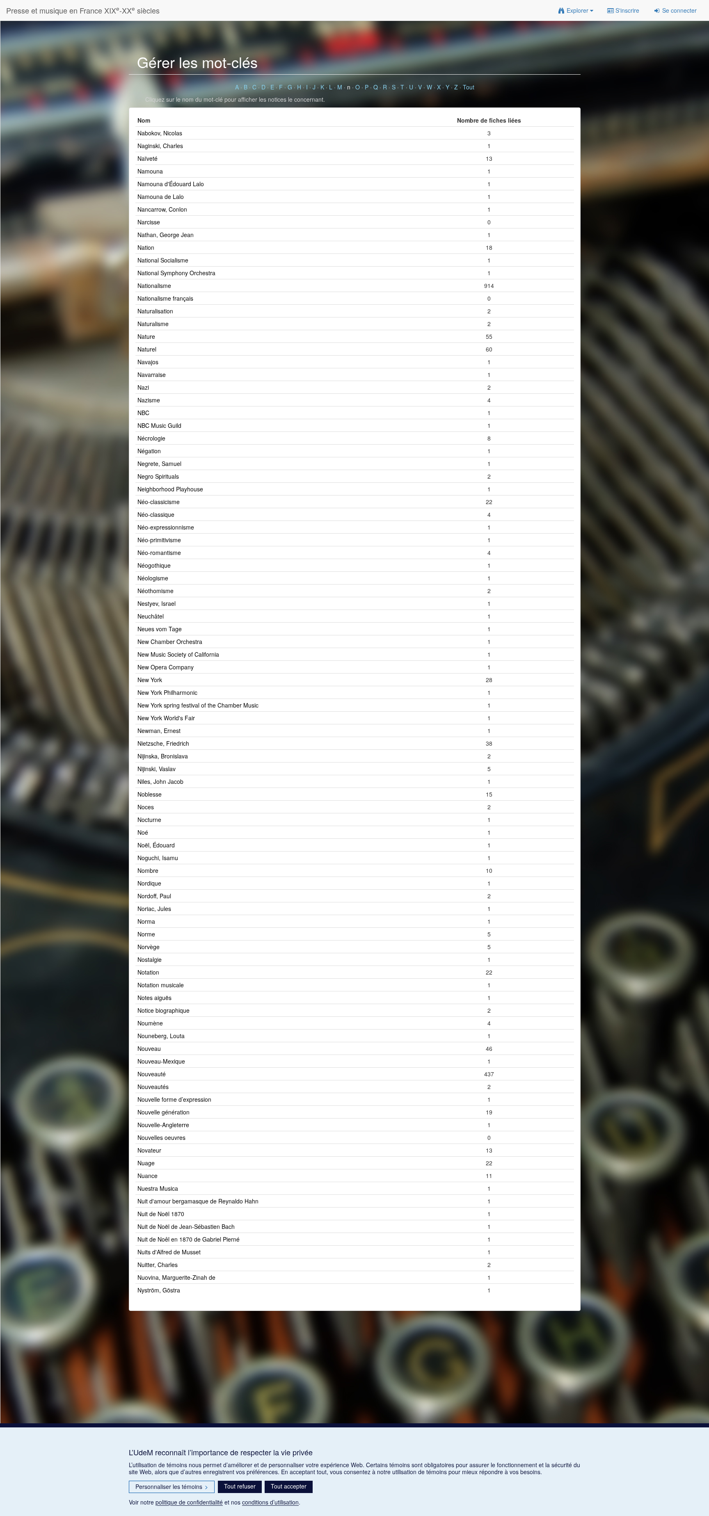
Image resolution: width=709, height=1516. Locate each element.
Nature (146, 336)
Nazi (143, 387)
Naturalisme (153, 324)
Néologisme (152, 578)
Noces (145, 807)
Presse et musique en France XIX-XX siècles (83, 10)
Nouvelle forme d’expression (174, 1099)
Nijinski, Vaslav (156, 769)
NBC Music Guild (159, 425)
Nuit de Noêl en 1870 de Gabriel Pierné (188, 1239)
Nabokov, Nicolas (159, 133)
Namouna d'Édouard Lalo (170, 184)
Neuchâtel (150, 616)
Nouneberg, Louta (161, 1036)
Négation (149, 451)
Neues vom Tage (159, 629)
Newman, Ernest (159, 730)
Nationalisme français (165, 298)
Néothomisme (155, 591)
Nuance (147, 1175)
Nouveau (149, 1048)
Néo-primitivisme (159, 540)
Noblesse (149, 794)
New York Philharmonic (167, 692)
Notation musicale (160, 985)
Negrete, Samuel (159, 463)
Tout (468, 87)
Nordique (149, 883)
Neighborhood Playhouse (170, 489)
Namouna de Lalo (160, 196)
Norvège (148, 947)
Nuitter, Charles (157, 1264)
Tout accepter (288, 1486)
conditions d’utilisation (270, 1502)
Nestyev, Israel (156, 603)
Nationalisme (154, 285)
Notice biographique (163, 1010)
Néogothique (154, 565)
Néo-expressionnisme (165, 527)
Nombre (147, 870)
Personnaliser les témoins (171, 1486)
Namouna (150, 171)
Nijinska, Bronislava (162, 756)
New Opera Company (165, 667)
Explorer (577, 10)
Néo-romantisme (159, 552)
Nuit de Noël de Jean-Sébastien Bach (186, 1226)
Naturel (146, 349)
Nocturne (149, 819)
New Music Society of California (178, 654)
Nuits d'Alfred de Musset (169, 1252)
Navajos (147, 362)
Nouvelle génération (163, 1112)
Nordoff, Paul (154, 896)
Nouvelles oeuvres (161, 1137)
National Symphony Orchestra (176, 273)
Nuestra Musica (157, 1188)
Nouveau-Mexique (161, 1061)
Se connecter (679, 10)
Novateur (149, 1150)
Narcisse (148, 222)
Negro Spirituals (158, 476)
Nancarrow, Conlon (162, 209)
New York (149, 680)
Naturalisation (155, 311)
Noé (142, 832)
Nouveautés (153, 1086)
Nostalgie (149, 959)
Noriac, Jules (154, 908)
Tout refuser (240, 1486)
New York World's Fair (166, 718)
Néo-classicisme (158, 502)
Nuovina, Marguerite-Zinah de (176, 1277)
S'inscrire (626, 10)
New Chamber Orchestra (169, 641)
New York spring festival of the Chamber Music (197, 705)
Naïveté (147, 158)
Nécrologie (151, 438)
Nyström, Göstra (158, 1290)
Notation (148, 972)
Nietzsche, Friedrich (163, 743)
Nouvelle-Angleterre (163, 1125)
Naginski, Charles (160, 146)
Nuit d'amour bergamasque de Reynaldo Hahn (197, 1201)
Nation (145, 247)
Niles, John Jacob (160, 781)
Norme (146, 934)
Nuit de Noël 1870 (160, 1214)
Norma (146, 921)
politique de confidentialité (189, 1502)
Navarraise (151, 374)
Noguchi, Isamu (157, 858)
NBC (143, 413)
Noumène (150, 1023)
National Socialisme (162, 260)
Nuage (146, 1163)
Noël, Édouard (156, 845)
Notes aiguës (154, 997)
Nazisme (148, 400)
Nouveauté (151, 1074)
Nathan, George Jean (165, 235)
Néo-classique (155, 514)
